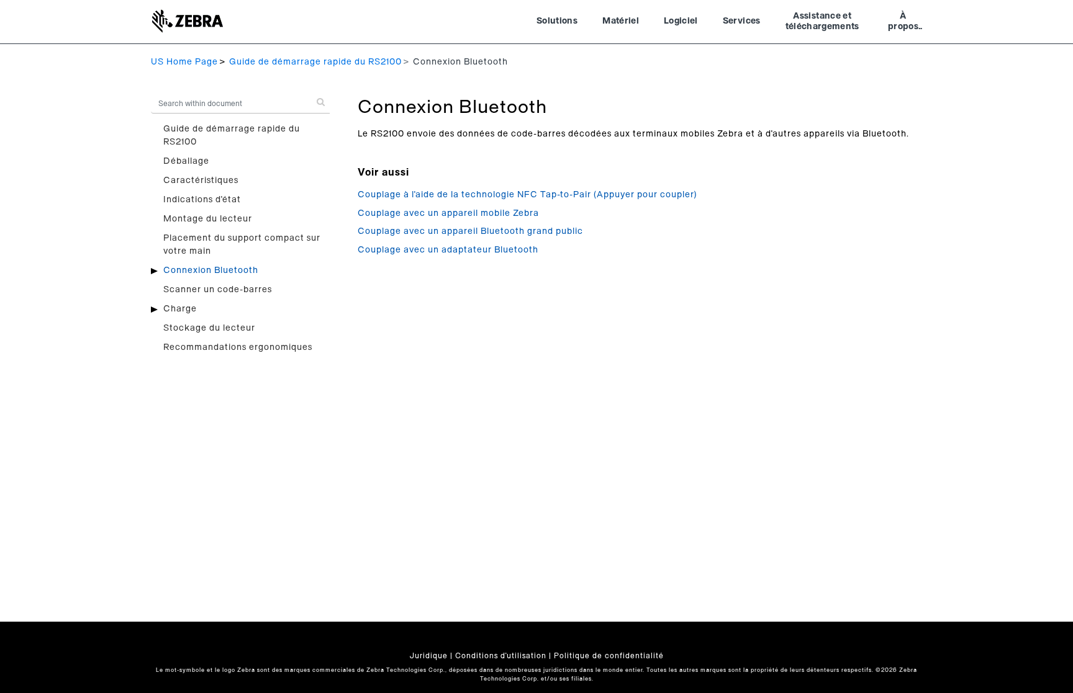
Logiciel (681, 21)
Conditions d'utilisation (500, 655)
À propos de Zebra (903, 23)
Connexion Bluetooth (210, 270)
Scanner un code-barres (217, 289)
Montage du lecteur (207, 219)
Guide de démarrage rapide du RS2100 (315, 62)
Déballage (186, 161)
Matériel (620, 21)
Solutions (556, 21)
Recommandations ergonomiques (237, 347)
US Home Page (184, 62)
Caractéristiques (200, 180)
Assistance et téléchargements (822, 22)
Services (742, 21)
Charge (180, 309)
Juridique (429, 655)
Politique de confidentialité (609, 655)
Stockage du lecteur (209, 328)
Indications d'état (202, 199)
